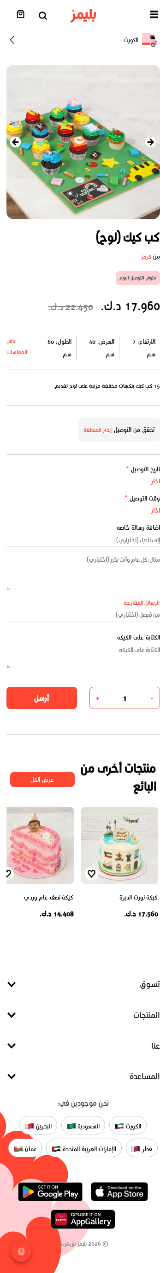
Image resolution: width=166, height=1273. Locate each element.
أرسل (41, 697)
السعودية (88, 1125)
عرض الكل (42, 779)
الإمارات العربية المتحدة (88, 1148)
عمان (30, 1148)
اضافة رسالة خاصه (138, 527)
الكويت (132, 1125)
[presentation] (15, 142)
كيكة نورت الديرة (138, 897)
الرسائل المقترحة (142, 603)
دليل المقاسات (16, 346)
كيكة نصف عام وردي (49, 897)
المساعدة (145, 1076)
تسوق (150, 984)
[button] (154, 16)
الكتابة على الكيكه (138, 637)
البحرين (43, 1125)
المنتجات (146, 1015)
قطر (146, 1148)
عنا (155, 1045)
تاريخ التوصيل (143, 469)
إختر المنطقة (97, 430)
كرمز (146, 256)
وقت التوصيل (142, 498)
